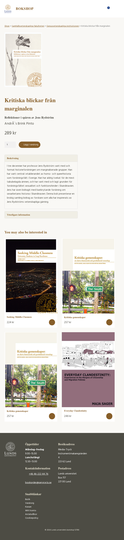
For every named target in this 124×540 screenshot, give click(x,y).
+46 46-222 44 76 (38, 474)
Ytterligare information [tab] (18, 214)
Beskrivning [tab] (13, 158)
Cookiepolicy (31, 518)
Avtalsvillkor (31, 514)
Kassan (28, 507)
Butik (27, 499)
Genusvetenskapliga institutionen (62, 26)
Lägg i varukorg (31, 145)
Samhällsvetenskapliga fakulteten (28, 26)
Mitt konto (30, 510)
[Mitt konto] (113, 8)
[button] (52, 322)
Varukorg (29, 503)
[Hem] (102, 8)
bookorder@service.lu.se (38, 483)
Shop (7, 26)
